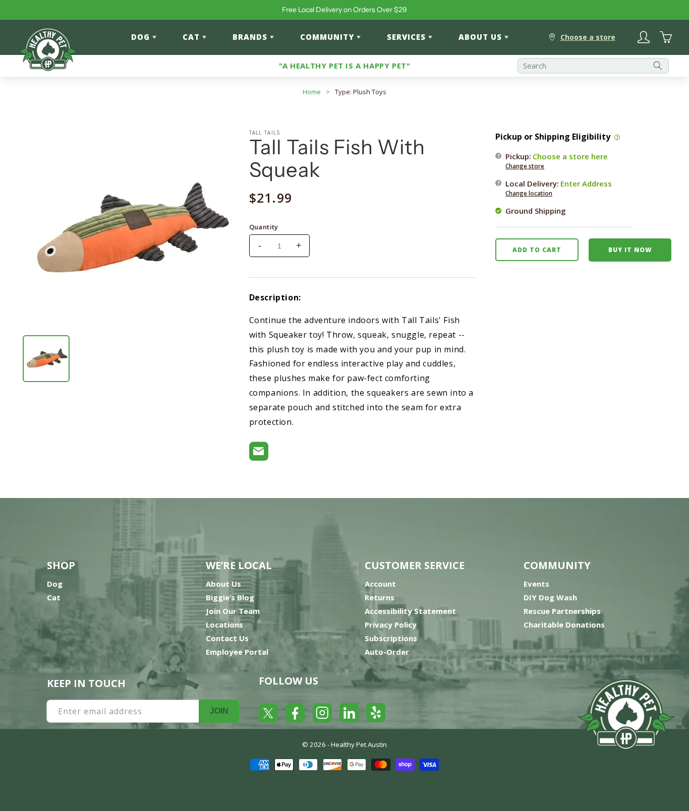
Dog (55, 584)
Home (312, 91)
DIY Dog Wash (550, 597)
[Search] (658, 66)
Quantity (263, 226)
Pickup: (556, 160)
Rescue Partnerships (562, 611)
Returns (379, 597)
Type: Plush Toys (360, 91)
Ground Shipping (535, 210)
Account (380, 584)
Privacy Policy (391, 624)
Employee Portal (237, 652)
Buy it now (630, 249)
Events (536, 584)
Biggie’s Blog (230, 597)
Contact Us (227, 638)
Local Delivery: (558, 187)
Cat (54, 597)
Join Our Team (233, 611)
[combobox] (593, 66)
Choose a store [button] (587, 37)
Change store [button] (524, 165)
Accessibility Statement (410, 611)
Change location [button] (528, 193)
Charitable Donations (564, 624)
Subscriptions (391, 638)
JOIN (219, 711)
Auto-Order (387, 652)
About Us (223, 584)
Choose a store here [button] (570, 156)
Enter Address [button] (586, 183)
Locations (224, 624)
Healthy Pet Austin (359, 744)
